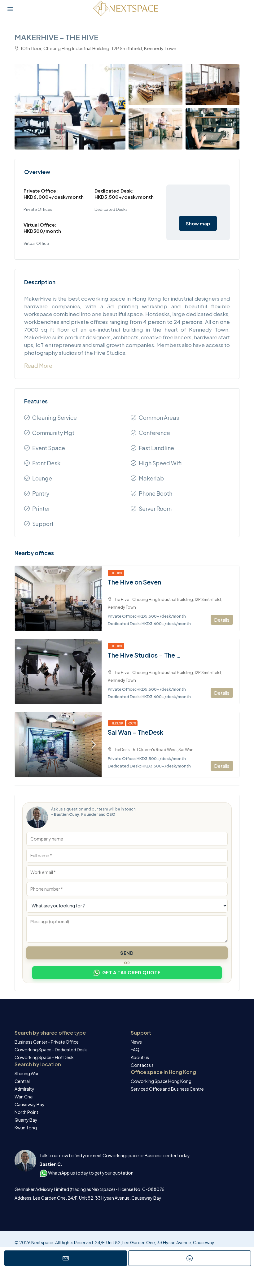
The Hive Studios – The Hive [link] (146, 655)
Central (22, 1081)
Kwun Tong (26, 1127)
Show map (198, 223)
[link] (58, 598)
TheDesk (116, 723)
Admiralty (24, 1089)
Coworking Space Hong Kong (161, 1081)
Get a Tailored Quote (131, 972)
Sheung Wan (27, 1073)
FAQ (135, 1049)
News (136, 1042)
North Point (26, 1112)
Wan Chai (24, 1096)
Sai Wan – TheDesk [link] (135, 732)
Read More (38, 365)
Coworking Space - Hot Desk (44, 1057)
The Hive (116, 573)
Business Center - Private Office (47, 1042)
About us (140, 1057)
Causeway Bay (30, 1104)
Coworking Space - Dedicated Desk (51, 1049)
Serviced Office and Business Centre (167, 1089)
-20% (132, 723)
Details (222, 620)
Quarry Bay (26, 1120)
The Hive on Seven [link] (134, 582)
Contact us (142, 1065)
